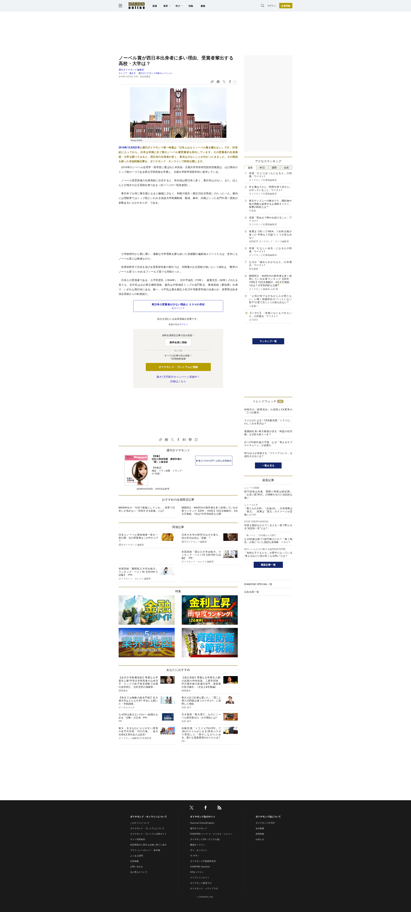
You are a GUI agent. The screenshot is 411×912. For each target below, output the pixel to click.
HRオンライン (197, 871)
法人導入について (138, 871)
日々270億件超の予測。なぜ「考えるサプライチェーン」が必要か (268, 443)
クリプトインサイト (199, 877)
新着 (155, 5)
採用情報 (260, 833)
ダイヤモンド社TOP (265, 822)
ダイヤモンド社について (268, 816)
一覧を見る (268, 465)
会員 (286, 167)
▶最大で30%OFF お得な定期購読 (214, 460)
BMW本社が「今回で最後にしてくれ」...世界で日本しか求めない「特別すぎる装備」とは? (147, 509)
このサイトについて (139, 822)
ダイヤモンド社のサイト (202, 816)
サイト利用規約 (137, 839)
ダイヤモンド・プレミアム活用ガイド (148, 833)
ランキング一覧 (268, 341)
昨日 (262, 167)
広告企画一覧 (251, 591)
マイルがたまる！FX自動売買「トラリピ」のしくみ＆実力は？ (268, 422)
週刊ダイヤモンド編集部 (131, 69)
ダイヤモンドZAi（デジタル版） (205, 839)
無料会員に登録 (178, 342)
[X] (191, 808)
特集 (191, 5)
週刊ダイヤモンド (198, 828)
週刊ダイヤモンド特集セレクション (155, 73)
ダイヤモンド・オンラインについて (148, 816)
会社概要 (260, 828)
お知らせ (260, 839)
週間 (274, 167)
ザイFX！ (194, 855)
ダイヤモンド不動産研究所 (203, 861)
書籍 (203, 5)
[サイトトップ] (137, 5)
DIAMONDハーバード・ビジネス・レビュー (211, 833)
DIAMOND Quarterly (200, 866)
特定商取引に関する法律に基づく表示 (148, 844)
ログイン (271, 5)
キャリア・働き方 (127, 73)
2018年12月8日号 (129, 147)
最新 (250, 167)
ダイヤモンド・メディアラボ (204, 888)
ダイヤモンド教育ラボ (200, 882)
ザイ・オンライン (198, 850)
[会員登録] (285, 5)
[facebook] (205, 808)
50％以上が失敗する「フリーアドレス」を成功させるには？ (268, 454)
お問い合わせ (136, 866)
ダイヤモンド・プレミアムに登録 (178, 367)
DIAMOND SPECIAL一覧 (258, 584)
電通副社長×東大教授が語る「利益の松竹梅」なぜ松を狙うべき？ (268, 432)
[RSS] (219, 808)
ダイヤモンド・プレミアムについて (147, 828)
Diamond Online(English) (202, 822)
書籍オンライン (197, 844)
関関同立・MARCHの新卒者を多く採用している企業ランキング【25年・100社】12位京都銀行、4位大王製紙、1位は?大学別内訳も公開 (210, 510)
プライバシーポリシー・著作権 (145, 850)
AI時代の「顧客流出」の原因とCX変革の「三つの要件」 (268, 411)
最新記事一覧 (268, 564)
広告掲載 (134, 861)
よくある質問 (136, 855)
